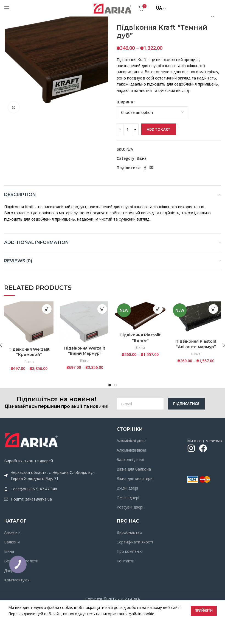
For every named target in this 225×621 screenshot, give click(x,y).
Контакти (125, 561)
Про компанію (130, 551)
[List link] (56, 489)
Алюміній (12, 532)
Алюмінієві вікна (131, 450)
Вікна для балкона (134, 469)
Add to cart (158, 129)
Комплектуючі (17, 579)
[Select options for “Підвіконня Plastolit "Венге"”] (158, 309)
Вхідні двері (127, 488)
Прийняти (204, 610)
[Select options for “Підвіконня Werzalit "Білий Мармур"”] (102, 309)
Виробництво (129, 532)
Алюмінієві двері (132, 440)
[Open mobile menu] (6, 8)
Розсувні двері (130, 507)
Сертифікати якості (135, 542)
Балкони (12, 542)
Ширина (125, 102)
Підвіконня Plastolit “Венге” (140, 338)
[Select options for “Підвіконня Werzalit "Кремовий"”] (47, 309)
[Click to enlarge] (13, 107)
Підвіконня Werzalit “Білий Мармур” (84, 351)
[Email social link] (151, 167)
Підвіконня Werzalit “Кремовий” (29, 352)
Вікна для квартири (135, 478)
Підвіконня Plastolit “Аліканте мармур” (195, 344)
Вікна (142, 158)
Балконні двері (130, 459)
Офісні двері (128, 497)
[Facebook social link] (145, 167)
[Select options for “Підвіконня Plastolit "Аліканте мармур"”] (213, 309)
